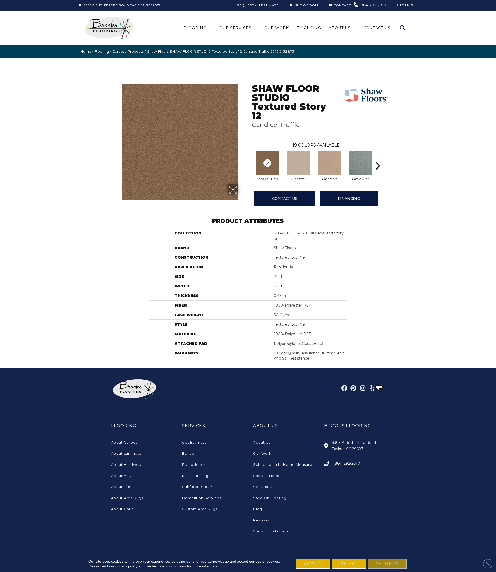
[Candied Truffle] (267, 163)
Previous (249, 158)
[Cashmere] (329, 163)
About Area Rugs (127, 498)
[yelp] (370, 389)
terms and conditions (169, 566)
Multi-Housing (195, 476)
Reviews (261, 520)
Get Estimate (194, 442)
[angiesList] (379, 388)
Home (85, 51)
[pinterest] (352, 389)
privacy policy (126, 566)
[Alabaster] (298, 163)
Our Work (262, 453)
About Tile (120, 487)
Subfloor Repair (197, 487)
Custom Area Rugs (199, 509)
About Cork (122, 509)
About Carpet (124, 442)
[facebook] (343, 389)
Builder (189, 453)
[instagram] (361, 389)
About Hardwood (127, 464)
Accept (313, 563)
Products (136, 51)
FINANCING (349, 198)
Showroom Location (272, 531)
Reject (349, 563)
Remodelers (194, 464)
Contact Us (284, 198)
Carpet (118, 51)
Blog (257, 509)
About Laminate (126, 453)
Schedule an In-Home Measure (282, 464)
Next (378, 158)
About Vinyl (122, 476)
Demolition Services (201, 498)
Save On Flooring (269, 498)
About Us (261, 442)
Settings (387, 563)
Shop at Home (267, 476)
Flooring (102, 51)
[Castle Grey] (360, 163)
